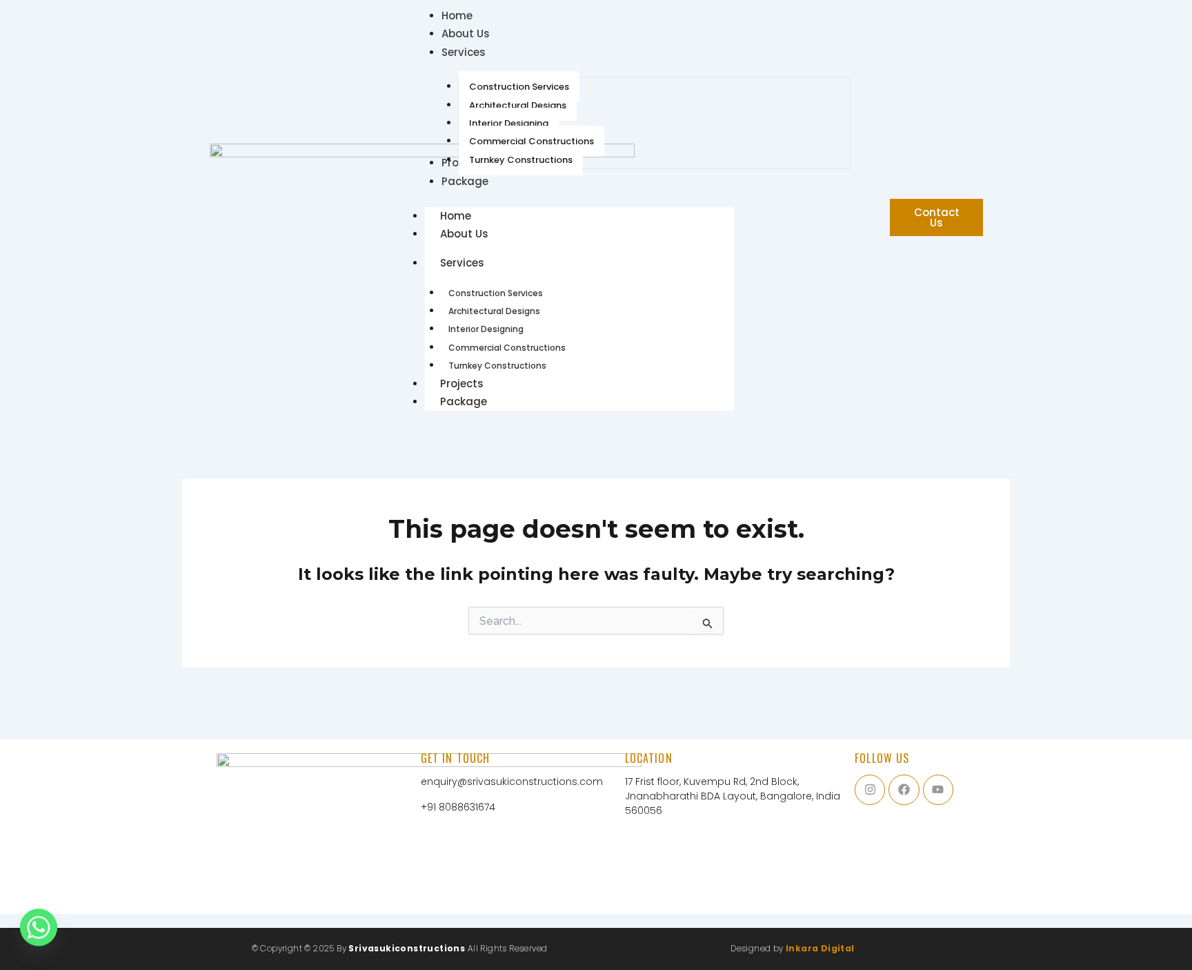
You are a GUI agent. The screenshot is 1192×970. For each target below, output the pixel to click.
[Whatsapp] (38, 934)
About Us (464, 233)
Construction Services (495, 293)
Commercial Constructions (507, 347)
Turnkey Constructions (497, 365)
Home (455, 215)
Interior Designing (486, 329)
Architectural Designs (494, 311)
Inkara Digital (820, 948)
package (463, 401)
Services (462, 262)
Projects (462, 383)
